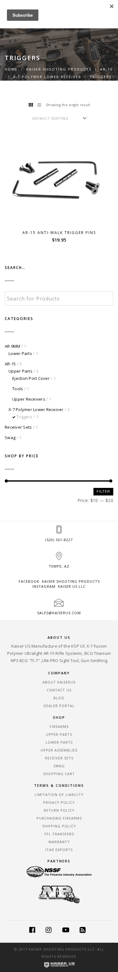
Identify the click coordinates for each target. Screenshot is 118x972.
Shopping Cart (59, 773)
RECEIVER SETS (59, 758)
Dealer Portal (59, 705)
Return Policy (59, 810)
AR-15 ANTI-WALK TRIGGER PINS (59, 232)
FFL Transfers (59, 834)
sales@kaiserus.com (59, 612)
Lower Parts (20, 353)
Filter (103, 491)
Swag (10, 437)
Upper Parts (20, 371)
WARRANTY (59, 841)
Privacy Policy (59, 802)
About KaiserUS (59, 682)
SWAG (59, 765)
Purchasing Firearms (59, 818)
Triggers (24, 417)
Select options (63, 217)
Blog (59, 697)
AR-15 (106, 69)
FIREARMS (59, 726)
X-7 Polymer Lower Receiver (47, 76)
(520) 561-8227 (59, 539)
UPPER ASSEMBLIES (59, 750)
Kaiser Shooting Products (59, 69)
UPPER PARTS (59, 734)
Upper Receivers (28, 399)
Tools (17, 389)
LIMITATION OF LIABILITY (59, 794)
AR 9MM (12, 346)
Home (11, 69)
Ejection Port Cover (31, 378)
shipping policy (59, 826)
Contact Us (59, 690)
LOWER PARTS (59, 742)
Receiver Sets (18, 427)
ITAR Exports (59, 849)
